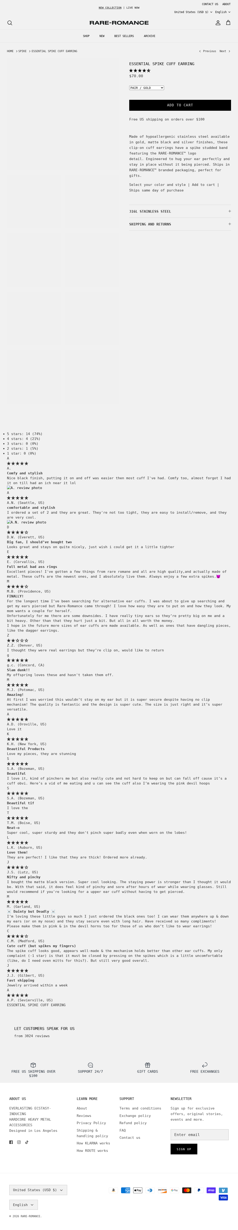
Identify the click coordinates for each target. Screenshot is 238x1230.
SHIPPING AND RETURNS (150, 224)
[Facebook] (11, 1142)
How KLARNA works (93, 1143)
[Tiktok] (27, 1142)
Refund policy (133, 1123)
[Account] (217, 23)
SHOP (86, 36)
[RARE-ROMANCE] (119, 23)
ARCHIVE (149, 36)
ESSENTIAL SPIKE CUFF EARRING (54, 51)
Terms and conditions (140, 1108)
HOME (10, 51)
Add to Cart (180, 105)
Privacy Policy (91, 1123)
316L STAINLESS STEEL (150, 211)
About (82, 1108)
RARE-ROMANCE (30, 1216)
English (221, 12)
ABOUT (226, 4)
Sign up (184, 1149)
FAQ (122, 1130)
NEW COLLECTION (110, 7)
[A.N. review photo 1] (26, 522)
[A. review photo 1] (24, 488)
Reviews (84, 1116)
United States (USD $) (191, 12)
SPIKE (22, 51)
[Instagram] (19, 1142)
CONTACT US (210, 4)
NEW (101, 36)
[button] (139, 70)
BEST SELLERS (124, 36)
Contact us (129, 1138)
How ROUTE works (92, 1151)
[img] (17, 463)
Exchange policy (135, 1116)
